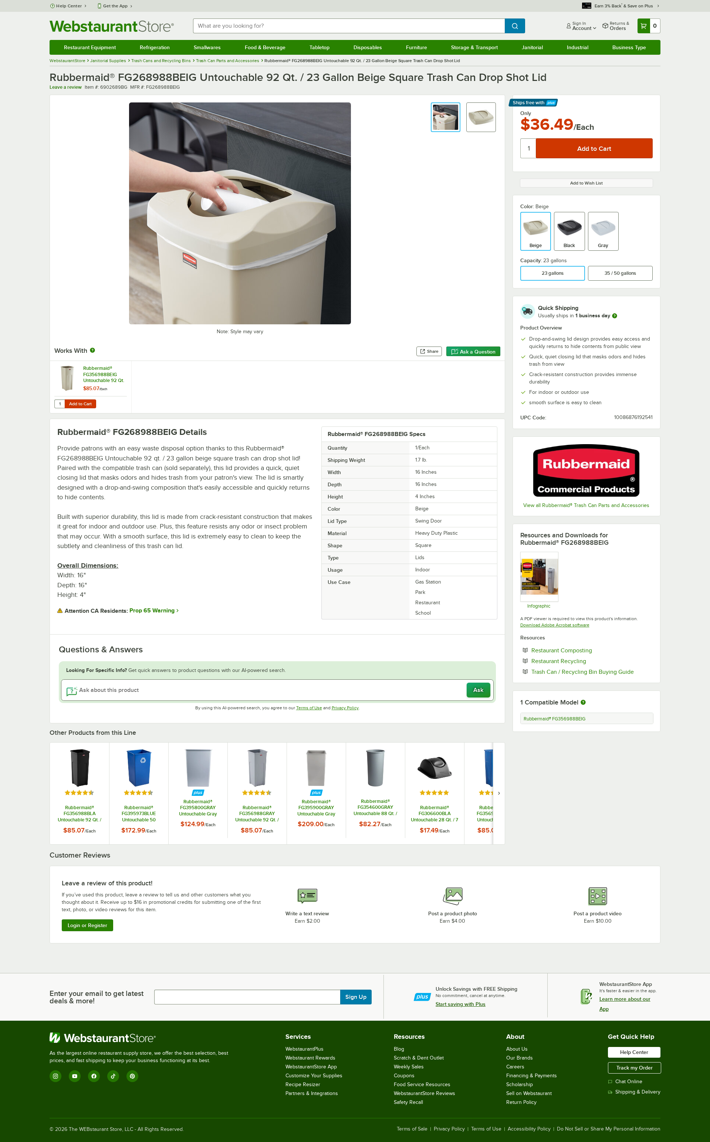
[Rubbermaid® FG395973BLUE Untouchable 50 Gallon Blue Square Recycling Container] (138, 793)
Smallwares (207, 47)
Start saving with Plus (461, 1004)
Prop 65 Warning (152, 610)
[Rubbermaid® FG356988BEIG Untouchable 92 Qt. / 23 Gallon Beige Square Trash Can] (90, 387)
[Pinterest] (132, 1076)
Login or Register (87, 925)
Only (525, 113)
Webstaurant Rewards (310, 1058)
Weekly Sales (409, 1067)
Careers (515, 1067)
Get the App (115, 6)
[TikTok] (113, 1076)
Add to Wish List (586, 183)
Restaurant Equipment (90, 47)
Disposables (368, 47)
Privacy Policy (345, 707)
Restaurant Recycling (581, 661)
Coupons (404, 1075)
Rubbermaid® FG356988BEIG (554, 719)
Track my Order (634, 1068)
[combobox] (348, 25)
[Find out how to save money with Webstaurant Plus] (198, 793)
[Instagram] (55, 1076)
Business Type (629, 47)
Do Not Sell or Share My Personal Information (608, 1129)
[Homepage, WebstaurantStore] (112, 26)
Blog (399, 1049)
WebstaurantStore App (311, 1067)
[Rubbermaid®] (586, 470)
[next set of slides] (499, 793)
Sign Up (355, 997)
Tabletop (319, 47)
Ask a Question (478, 352)
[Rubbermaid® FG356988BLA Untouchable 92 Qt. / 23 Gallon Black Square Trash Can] (79, 793)
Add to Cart (80, 403)
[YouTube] (75, 1076)
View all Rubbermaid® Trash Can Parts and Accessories (586, 505)
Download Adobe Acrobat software (554, 625)
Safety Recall (408, 1102)
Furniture (416, 47)
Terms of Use (309, 707)
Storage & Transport (474, 47)
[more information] (614, 315)
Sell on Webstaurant (529, 1093)
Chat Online (628, 1081)
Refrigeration (155, 47)
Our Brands (519, 1058)
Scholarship (519, 1084)
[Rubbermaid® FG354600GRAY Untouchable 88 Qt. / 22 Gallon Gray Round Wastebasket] (375, 790)
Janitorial (532, 47)
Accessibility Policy (529, 1129)
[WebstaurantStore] (142, 1038)
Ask (478, 690)
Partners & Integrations (311, 1093)
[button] (445, 117)
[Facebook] (94, 1076)
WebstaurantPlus (304, 1049)
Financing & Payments (531, 1075)
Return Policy (521, 1102)
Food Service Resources (422, 1084)
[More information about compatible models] (583, 702)
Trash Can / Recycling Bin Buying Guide (592, 671)
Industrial (577, 47)
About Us (517, 1049)
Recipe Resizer (302, 1084)
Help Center (69, 6)
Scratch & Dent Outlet (419, 1058)
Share (433, 351)
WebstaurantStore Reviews (424, 1093)
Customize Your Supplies (313, 1075)
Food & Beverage (265, 47)
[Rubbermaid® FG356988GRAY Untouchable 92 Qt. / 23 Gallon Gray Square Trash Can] (257, 793)
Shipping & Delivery (637, 1092)
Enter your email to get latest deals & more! (96, 997)
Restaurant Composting (584, 650)
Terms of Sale (412, 1129)
